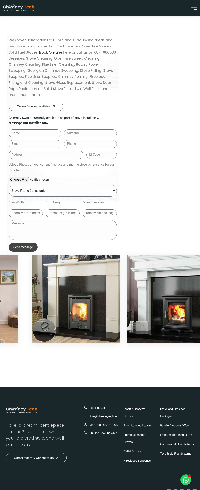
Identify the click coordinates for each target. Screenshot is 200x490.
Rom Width (16, 202)
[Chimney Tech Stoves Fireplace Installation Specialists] (18, 7)
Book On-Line (50, 52)
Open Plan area (93, 202)
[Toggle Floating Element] (185, 479)
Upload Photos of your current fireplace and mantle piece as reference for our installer (61, 167)
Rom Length (54, 202)
